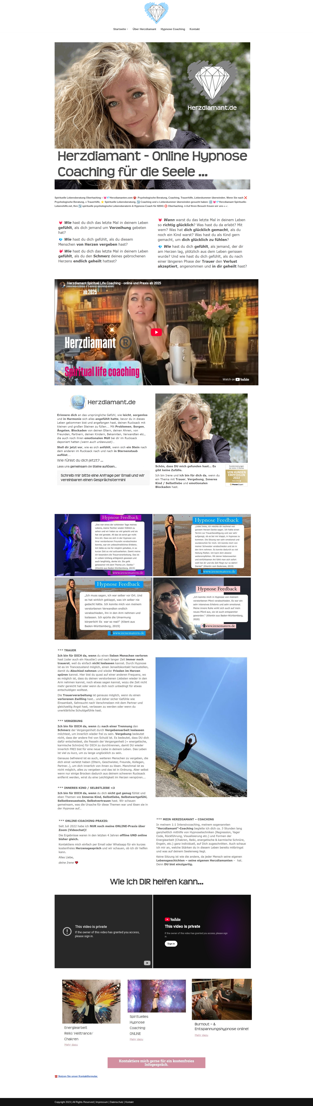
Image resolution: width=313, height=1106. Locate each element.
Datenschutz (116, 1102)
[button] (127, 29)
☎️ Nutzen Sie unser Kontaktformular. (76, 1076)
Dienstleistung (145, 506)
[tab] (93, 506)
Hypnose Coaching (173, 29)
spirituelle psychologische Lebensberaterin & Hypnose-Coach (93, 506)
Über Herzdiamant (144, 29)
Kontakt (195, 29)
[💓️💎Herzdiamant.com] (156, 13)
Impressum (102, 1102)
